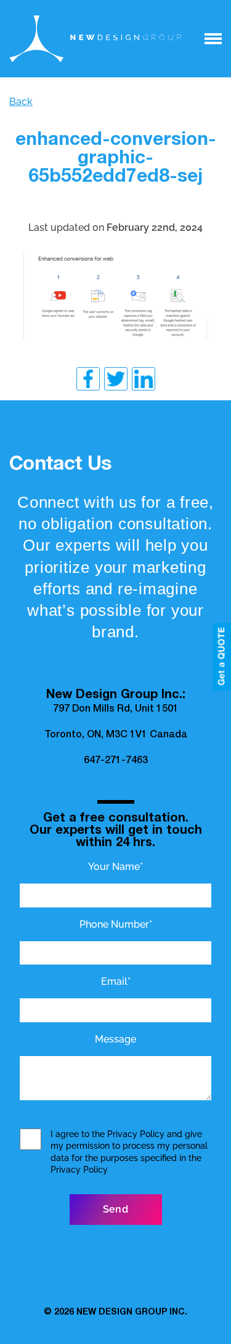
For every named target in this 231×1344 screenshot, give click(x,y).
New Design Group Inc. (131, 1312)
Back (21, 101)
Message (115, 1039)
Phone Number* (115, 924)
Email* (116, 981)
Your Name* (115, 866)
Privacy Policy (135, 1134)
